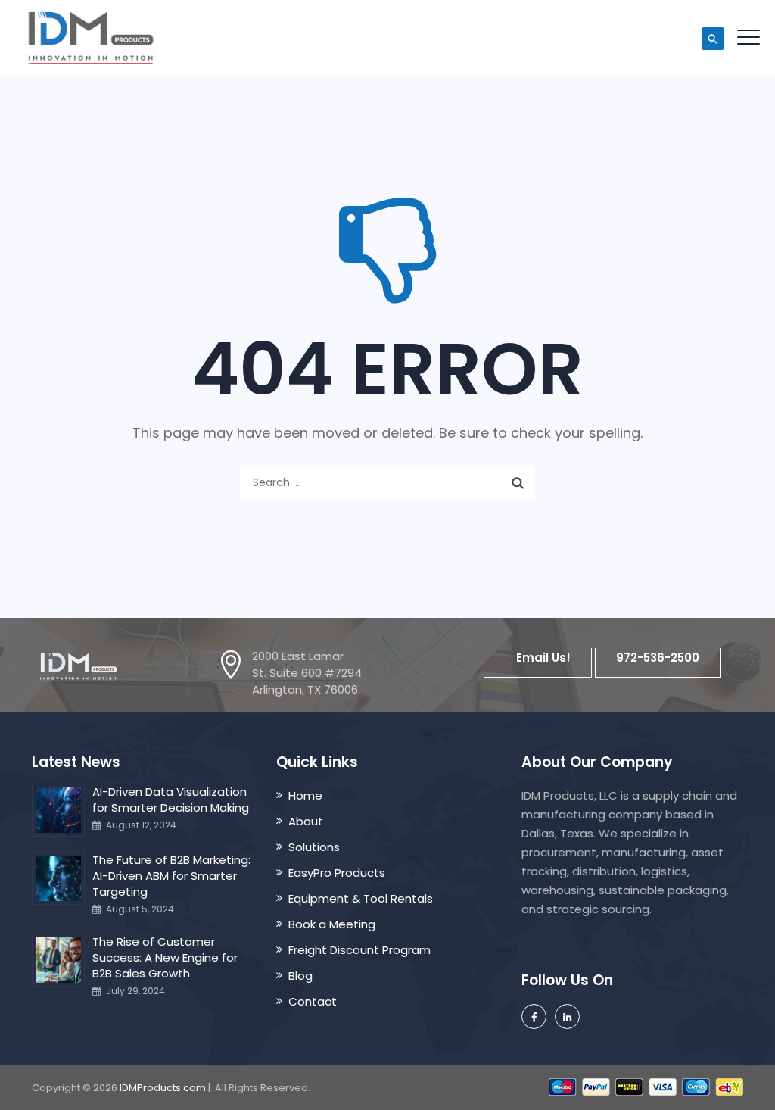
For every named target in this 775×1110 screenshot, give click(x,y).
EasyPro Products (336, 873)
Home (305, 795)
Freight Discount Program (359, 950)
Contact (312, 1001)
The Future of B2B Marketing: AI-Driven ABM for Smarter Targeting (171, 876)
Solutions (314, 847)
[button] (538, 658)
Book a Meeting (331, 924)
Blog (300, 976)
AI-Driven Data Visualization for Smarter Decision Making (170, 799)
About (305, 821)
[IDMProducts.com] (90, 38)
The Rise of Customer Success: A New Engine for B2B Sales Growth (165, 957)
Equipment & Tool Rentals (360, 898)
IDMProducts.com (163, 1087)
